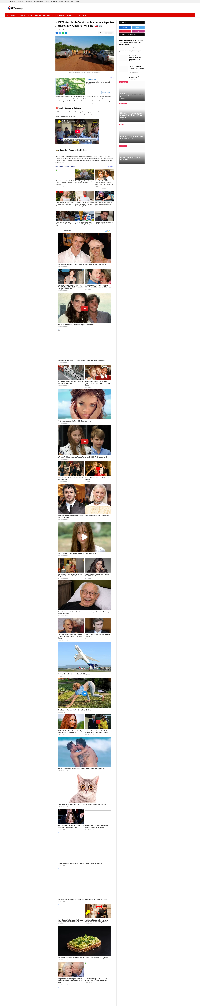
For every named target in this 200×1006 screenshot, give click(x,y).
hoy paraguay (123, 82)
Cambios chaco (11, 1)
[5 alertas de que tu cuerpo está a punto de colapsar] (132, 91)
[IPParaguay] (15, 8)
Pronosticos (123, 103)
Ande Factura (59, 15)
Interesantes (123, 145)
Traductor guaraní (75, 1)
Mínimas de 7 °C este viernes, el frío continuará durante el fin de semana (131, 115)
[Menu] (8, 15)
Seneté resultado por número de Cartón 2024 (137, 76)
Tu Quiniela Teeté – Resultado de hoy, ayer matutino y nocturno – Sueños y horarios (135, 58)
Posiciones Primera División (51, 1)
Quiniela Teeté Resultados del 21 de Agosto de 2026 (131, 137)
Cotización (21, 15)
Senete (30, 15)
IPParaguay (62, 29)
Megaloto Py (71, 15)
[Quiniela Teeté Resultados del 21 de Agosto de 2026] (132, 133)
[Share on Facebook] (56, 33)
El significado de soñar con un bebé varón (130, 158)
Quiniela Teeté (82, 15)
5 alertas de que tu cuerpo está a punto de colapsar (131, 95)
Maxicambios (29, 1)
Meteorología (48, 15)
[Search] (192, 15)
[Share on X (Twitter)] (60, 33)
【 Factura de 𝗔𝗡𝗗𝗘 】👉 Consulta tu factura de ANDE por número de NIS (136, 68)
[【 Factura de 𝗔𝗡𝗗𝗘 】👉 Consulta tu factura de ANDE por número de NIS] (123, 69)
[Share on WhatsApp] (63, 33)
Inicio (13, 15)
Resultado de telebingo (64, 1)
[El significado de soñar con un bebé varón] (132, 154)
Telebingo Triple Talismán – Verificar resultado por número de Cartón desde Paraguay (131, 42)
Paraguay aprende (38, 1)
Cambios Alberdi (20, 1)
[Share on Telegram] (66, 33)
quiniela (122, 124)
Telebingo (37, 15)
